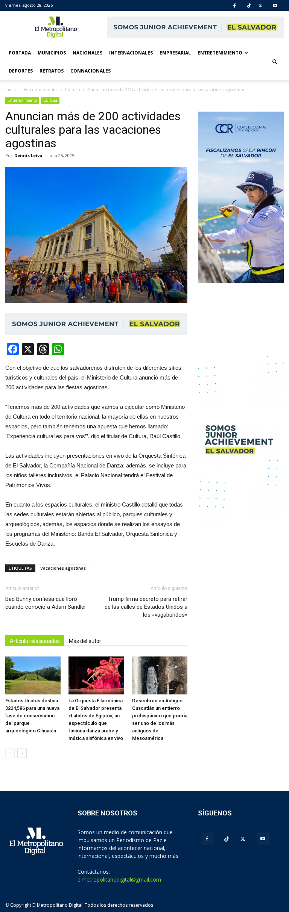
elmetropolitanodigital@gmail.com (119, 879)
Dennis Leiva (28, 155)
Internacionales (131, 53)
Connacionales (90, 71)
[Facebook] (234, 5)
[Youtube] (275, 5)
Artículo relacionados (35, 641)
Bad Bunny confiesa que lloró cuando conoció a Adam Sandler (45, 603)
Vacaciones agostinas (63, 568)
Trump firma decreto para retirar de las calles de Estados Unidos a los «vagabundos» (146, 607)
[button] (275, 62)
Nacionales (87, 53)
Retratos (52, 71)
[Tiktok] (249, 5)
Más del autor (85, 641)
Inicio (11, 89)
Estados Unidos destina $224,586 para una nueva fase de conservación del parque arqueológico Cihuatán (32, 716)
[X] (260, 5)
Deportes (21, 71)
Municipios (52, 53)
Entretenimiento (220, 53)
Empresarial (175, 53)
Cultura (50, 100)
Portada (20, 53)
